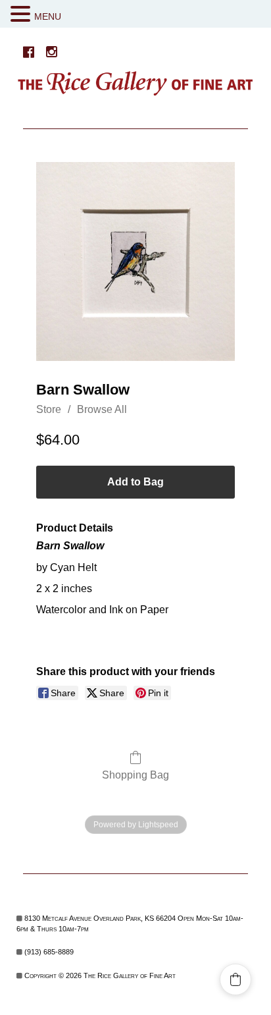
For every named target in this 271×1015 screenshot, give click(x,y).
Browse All (102, 409)
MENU (47, 16)
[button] (22, 14)
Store (48, 409)
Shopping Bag (135, 775)
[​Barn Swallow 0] (135, 261)
